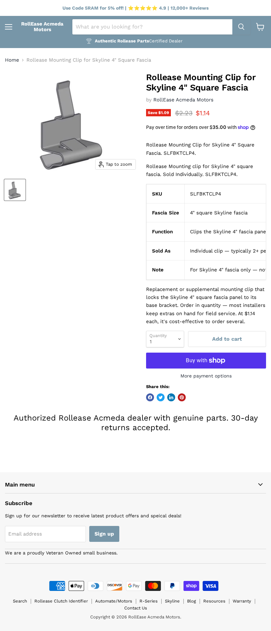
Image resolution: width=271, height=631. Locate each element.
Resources (214, 601)
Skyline (172, 601)
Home (12, 60)
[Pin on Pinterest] (182, 397)
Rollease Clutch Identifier (61, 601)
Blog (191, 601)
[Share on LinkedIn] (171, 397)
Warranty (242, 601)
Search (20, 601)
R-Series (148, 601)
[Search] (241, 26)
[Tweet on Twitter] (161, 397)
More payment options (206, 375)
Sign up (104, 534)
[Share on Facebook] (150, 397)
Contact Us (135, 607)
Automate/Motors (113, 601)
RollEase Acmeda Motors (183, 100)
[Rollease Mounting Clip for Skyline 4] (14, 190)
